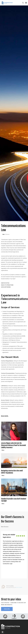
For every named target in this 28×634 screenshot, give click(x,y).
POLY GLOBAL (19, 587)
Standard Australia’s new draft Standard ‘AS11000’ (13, 500)
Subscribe (7, 609)
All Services (7, 234)
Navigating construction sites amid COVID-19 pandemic (12, 472)
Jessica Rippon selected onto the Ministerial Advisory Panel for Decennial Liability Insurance (13, 445)
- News (2, 450)
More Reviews (4, 526)
